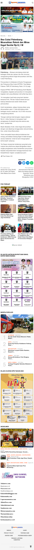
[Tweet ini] (24, 163)
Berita (10, 342)
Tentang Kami (25, 533)
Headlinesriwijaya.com (7, 491)
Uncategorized (26, 455)
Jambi (20, 449)
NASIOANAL (19, 455)
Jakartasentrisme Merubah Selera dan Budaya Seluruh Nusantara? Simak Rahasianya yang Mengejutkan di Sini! (25, 172)
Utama (8, 456)
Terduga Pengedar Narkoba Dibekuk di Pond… (20, 364)
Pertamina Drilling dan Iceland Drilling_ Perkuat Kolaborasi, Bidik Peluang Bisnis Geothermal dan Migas (8, 237)
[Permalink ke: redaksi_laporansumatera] (2, 48)
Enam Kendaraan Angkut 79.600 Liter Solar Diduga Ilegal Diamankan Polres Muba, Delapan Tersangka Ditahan (25, 217)
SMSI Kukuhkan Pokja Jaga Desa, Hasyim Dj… (19, 458)
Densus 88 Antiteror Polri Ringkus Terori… (18, 357)
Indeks (9, 530)
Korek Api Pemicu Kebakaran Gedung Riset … (19, 344)
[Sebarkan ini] (20, 163)
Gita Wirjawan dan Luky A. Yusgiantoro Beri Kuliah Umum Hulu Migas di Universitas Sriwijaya (25, 236)
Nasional (25, 449)
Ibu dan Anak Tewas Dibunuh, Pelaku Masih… (19, 337)
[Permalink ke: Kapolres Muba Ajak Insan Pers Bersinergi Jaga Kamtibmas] (8, 208)
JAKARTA (13, 455)
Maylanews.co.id (5, 486)
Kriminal (10, 355)
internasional (15, 449)
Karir (25, 530)
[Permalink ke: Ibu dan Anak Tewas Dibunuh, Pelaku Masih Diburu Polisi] (17, 323)
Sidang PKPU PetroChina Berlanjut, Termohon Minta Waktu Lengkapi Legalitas (8, 199)
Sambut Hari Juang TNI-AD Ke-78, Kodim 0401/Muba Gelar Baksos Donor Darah (8, 170)
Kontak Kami (9, 535)
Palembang (11, 335)
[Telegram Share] (27, 163)
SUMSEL (21, 462)
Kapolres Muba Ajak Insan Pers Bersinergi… (16, 466)
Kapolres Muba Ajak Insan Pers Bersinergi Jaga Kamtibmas (7, 215)
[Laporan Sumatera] (17, 2)
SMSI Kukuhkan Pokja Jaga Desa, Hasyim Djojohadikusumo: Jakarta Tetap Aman (24, 199)
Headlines (7, 449)
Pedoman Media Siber (25, 535)
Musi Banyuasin (12, 348)
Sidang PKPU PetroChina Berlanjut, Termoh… (15, 452)
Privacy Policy (9, 533)
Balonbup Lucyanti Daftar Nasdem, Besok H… (18, 351)
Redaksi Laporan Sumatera (16, 539)
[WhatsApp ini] (31, 163)
